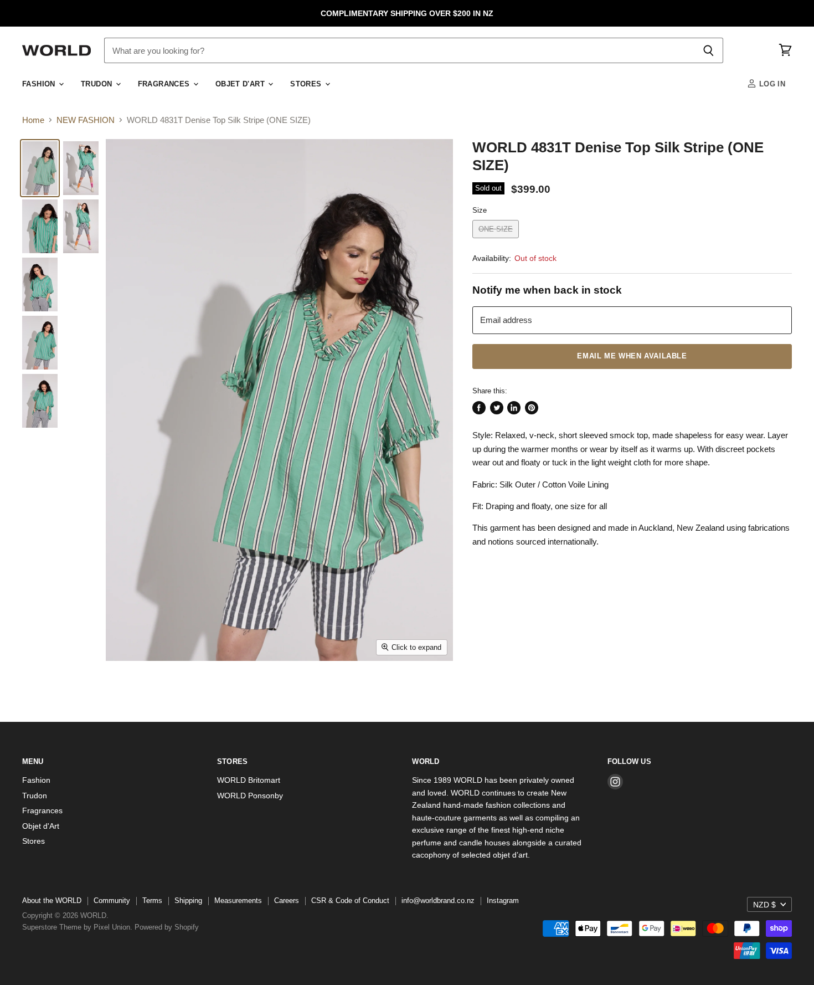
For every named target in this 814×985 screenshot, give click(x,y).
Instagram (503, 900)
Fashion (40, 84)
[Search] (708, 50)
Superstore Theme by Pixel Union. (77, 927)
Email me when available (632, 356)
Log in (770, 84)
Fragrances (165, 84)
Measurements (238, 900)
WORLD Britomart (248, 780)
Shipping (188, 900)
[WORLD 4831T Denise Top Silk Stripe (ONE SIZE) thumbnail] (40, 168)
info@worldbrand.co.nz (438, 900)
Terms (152, 900)
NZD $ (764, 904)
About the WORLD (51, 900)
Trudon (98, 84)
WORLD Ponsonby (250, 795)
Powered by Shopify (167, 927)
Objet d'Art (241, 84)
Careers (286, 900)
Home (33, 120)
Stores (307, 84)
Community (112, 900)
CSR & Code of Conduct (350, 900)
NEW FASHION (85, 120)
